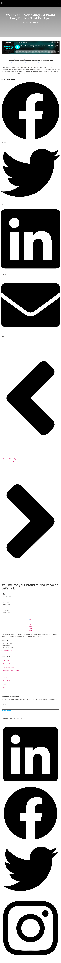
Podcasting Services (8, 663)
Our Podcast (6, 677)
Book (4, 610)
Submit (5, 602)
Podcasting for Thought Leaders (11, 670)
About (4, 684)
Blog (4, 687)
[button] (58, 3)
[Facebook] (30, 840)
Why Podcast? (6, 660)
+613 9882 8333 (7, 650)
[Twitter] (30, 895)
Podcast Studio (7, 680)
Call (4, 594)
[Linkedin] (30, 785)
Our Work (5, 674)
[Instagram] (30, 959)
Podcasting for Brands (8, 667)
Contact (5, 690)
